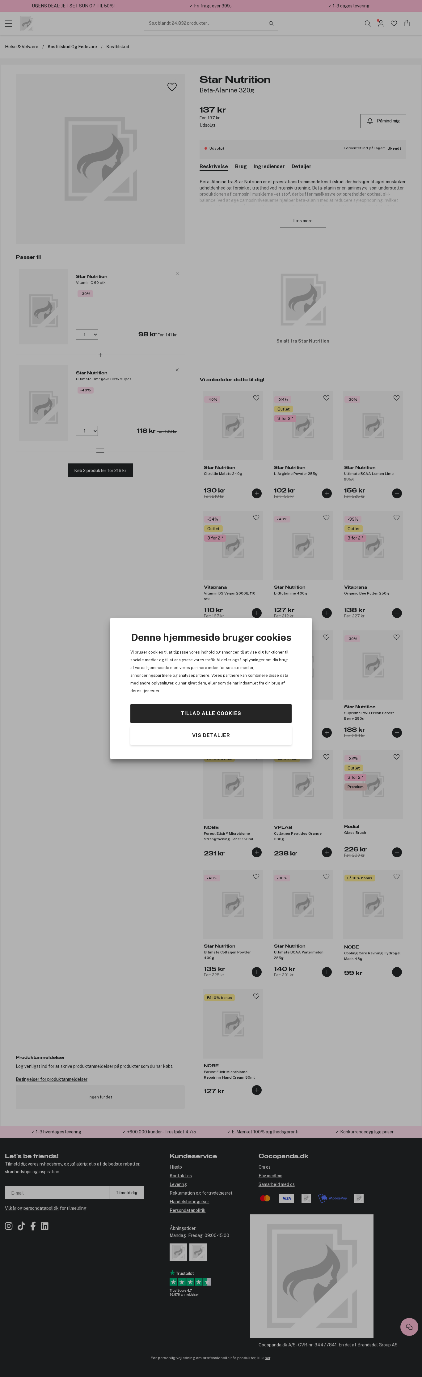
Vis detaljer (211, 735)
